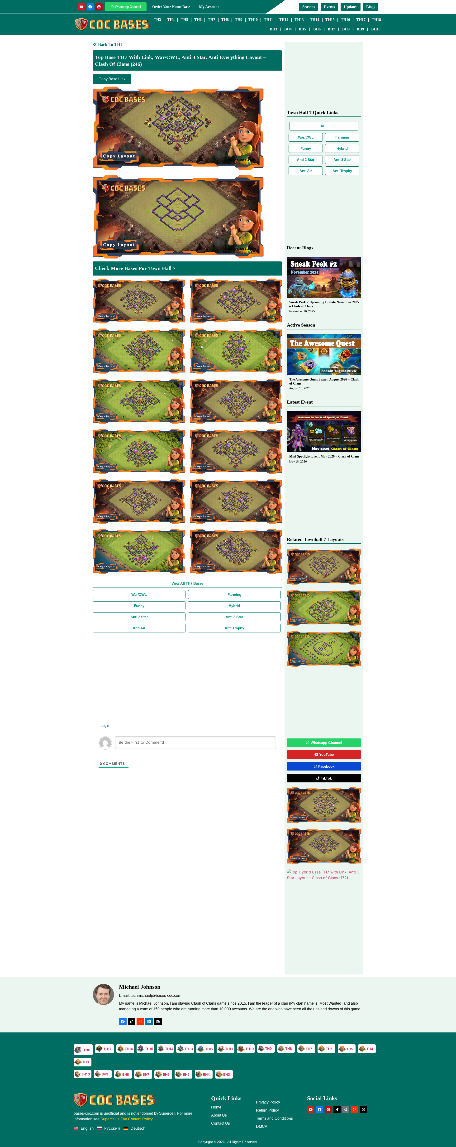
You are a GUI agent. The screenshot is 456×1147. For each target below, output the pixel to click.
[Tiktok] (131, 1021)
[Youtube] (81, 6)
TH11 (268, 20)
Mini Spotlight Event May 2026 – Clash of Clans (324, 456)
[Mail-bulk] (158, 1021)
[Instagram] (140, 1021)
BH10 (375, 29)
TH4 (171, 20)
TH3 (157, 20)
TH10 (253, 20)
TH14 (314, 20)
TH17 (361, 20)
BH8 (346, 29)
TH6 (198, 20)
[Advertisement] (187, 668)
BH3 (273, 29)
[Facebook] (90, 6)
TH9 (238, 20)
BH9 (360, 29)
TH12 (283, 20)
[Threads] (363, 1109)
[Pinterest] (99, 6)
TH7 (211, 20)
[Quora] (345, 1109)
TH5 (184, 20)
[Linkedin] (149, 1021)
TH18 (376, 20)
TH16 (345, 20)
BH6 (317, 29)
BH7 (331, 29)
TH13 (299, 20)
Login (104, 725)
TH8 (225, 20)
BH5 (302, 29)
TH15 (330, 20)
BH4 (288, 29)
